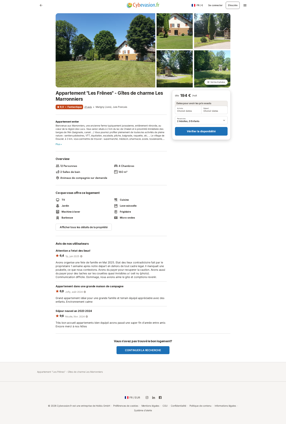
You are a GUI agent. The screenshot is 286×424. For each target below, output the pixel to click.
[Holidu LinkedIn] (154, 397)
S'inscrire (233, 5)
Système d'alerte (143, 410)
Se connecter (215, 5)
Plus (58, 144)
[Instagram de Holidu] (147, 397)
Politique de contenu (200, 405)
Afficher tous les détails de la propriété (84, 227)
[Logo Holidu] (143, 5)
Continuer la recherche (143, 350)
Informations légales (225, 405)
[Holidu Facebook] (160, 397)
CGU (165, 405)
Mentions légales (150, 405)
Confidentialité (178, 405)
